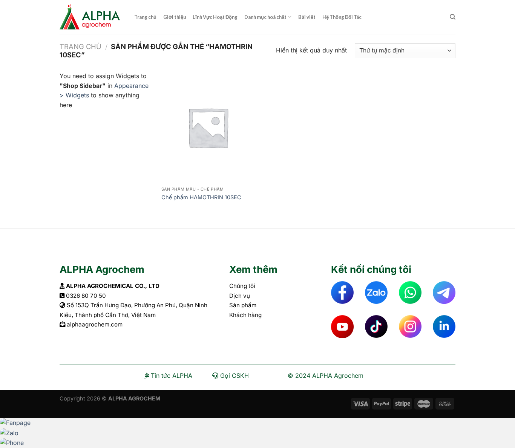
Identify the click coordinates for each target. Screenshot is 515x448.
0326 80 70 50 (86, 295)
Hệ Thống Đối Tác (342, 17)
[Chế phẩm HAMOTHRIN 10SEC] (207, 127)
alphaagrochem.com (95, 324)
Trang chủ (145, 17)
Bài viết (307, 17)
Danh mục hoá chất (265, 17)
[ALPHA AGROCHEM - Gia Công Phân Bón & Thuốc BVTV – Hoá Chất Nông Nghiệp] (91, 17)
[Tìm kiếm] (452, 17)
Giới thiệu (174, 17)
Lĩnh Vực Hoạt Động (215, 17)
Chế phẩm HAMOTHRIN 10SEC (201, 197)
